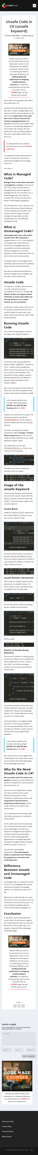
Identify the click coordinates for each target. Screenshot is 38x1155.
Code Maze (16, 36)
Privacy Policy (6, 1126)
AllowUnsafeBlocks (11, 420)
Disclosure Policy (8, 1121)
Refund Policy (6, 1136)
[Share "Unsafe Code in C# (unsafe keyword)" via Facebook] (15, 1006)
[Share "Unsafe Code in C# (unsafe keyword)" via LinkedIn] (23, 1006)
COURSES (14, 92)
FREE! (23, 408)
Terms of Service (7, 1131)
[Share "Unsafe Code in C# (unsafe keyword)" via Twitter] (19, 1006)
